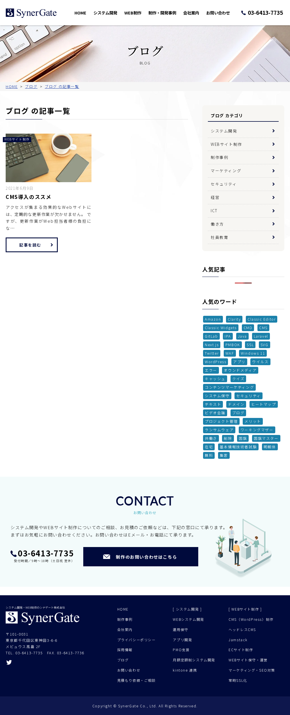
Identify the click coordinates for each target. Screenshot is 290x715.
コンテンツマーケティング (229, 387)
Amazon (213, 319)
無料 (209, 455)
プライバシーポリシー (136, 639)
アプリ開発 (182, 639)
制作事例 (219, 157)
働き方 (217, 224)
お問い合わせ (218, 13)
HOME (80, 13)
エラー (211, 370)
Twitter (212, 353)
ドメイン (236, 404)
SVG (264, 344)
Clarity (234, 319)
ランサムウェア (219, 429)
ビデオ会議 (215, 412)
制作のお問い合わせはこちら (146, 557)
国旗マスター (266, 438)
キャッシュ (215, 378)
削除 (228, 438)
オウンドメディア (240, 370)
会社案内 (191, 13)
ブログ (238, 412)
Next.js (212, 344)
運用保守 (180, 629)
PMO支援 (181, 649)
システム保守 (217, 395)
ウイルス (260, 361)
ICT (214, 210)
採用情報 (125, 649)
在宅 (209, 446)
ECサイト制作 (241, 649)
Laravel (261, 336)
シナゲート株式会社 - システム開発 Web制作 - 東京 (31, 13)
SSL (250, 344)
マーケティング (226, 170)
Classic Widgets (221, 327)
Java (242, 336)
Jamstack (238, 639)
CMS (263, 327)
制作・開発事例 (162, 13)
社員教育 (219, 237)
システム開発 (105, 13)
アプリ (239, 361)
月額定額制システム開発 (194, 660)
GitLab (211, 336)
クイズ (238, 378)
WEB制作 (132, 13)
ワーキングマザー (257, 429)
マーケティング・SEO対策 (252, 670)
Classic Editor (262, 319)
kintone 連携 (185, 670)
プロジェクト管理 (221, 421)
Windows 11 (253, 353)
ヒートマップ (263, 404)
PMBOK (232, 344)
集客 (224, 455)
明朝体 (270, 446)
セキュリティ (224, 184)
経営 (215, 197)
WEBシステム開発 (188, 619)
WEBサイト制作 (226, 144)
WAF (229, 353)
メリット (252, 421)
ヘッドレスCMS (242, 629)
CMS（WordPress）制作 (251, 619)
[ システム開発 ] (187, 609)
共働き (211, 438)
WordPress (215, 361)
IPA (228, 336)
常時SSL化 (238, 680)
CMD (248, 327)
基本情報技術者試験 (238, 446)
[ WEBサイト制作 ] (245, 609)
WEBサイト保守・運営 (248, 660)
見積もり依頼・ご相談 (136, 680)
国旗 (243, 438)
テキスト (213, 404)
